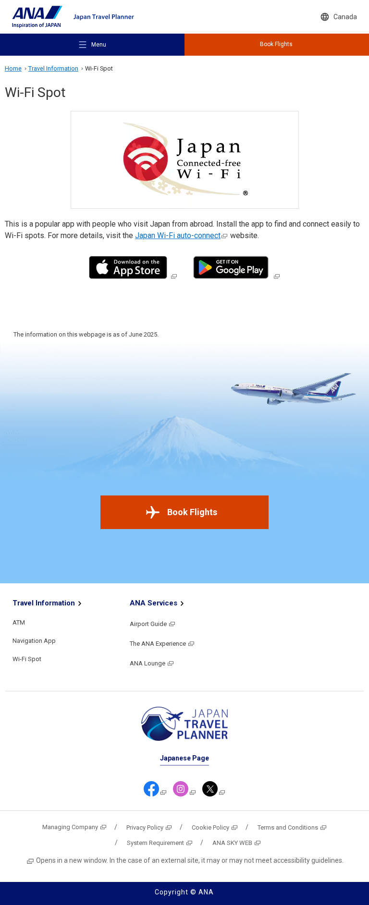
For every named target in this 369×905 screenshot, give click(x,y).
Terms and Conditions (288, 827)
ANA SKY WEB (232, 842)
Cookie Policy (210, 827)
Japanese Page (184, 758)
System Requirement (155, 842)
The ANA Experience (158, 643)
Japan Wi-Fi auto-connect (178, 235)
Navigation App (34, 640)
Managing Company (70, 827)
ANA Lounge (147, 663)
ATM (18, 622)
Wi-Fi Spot (26, 659)
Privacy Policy (144, 827)
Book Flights (192, 512)
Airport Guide (148, 623)
